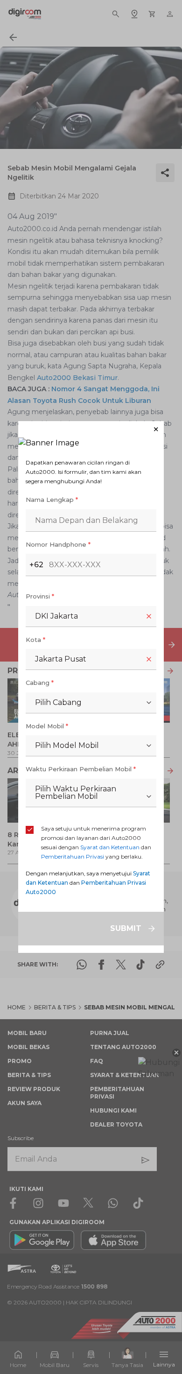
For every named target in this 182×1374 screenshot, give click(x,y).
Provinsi (40, 596)
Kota (35, 639)
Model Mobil (47, 726)
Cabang (40, 682)
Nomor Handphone (58, 544)
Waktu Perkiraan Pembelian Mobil (81, 769)
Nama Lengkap (52, 499)
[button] (91, 429)
